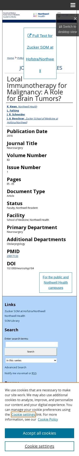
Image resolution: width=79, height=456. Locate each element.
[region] (39, 419)
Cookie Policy (48, 419)
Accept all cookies (39, 433)
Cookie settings (23, 414)
